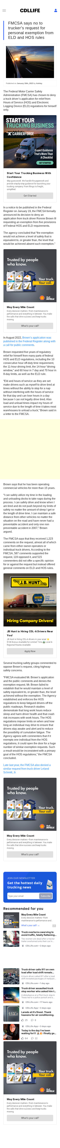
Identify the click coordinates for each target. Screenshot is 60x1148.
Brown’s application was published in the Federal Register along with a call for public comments (29, 341)
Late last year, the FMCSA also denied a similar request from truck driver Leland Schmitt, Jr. (27, 769)
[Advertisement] (30, 449)
